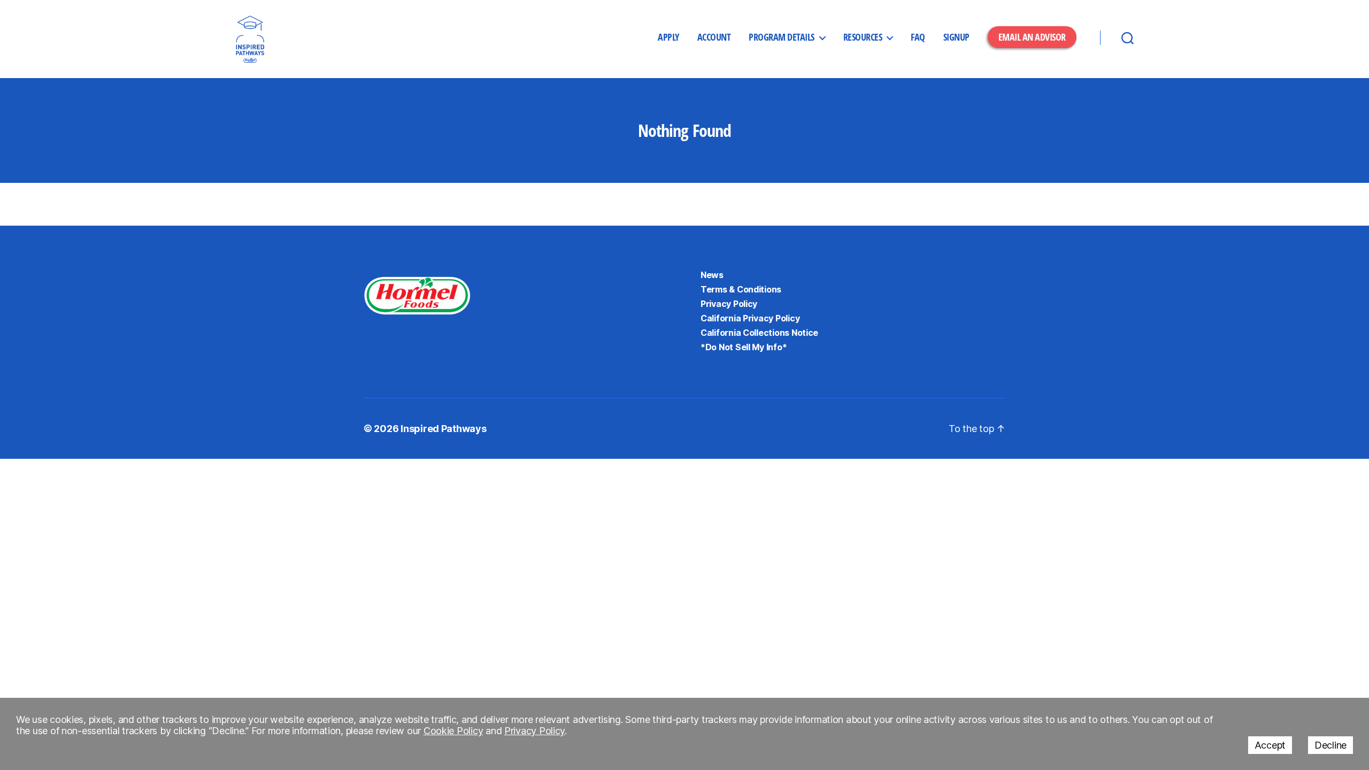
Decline (1330, 745)
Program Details (781, 37)
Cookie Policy (453, 730)
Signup (956, 37)
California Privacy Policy (750, 318)
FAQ (918, 37)
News (712, 275)
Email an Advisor (1032, 36)
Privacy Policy (729, 303)
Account (714, 37)
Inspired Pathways (443, 428)
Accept (1270, 745)
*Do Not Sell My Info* (744, 347)
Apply (668, 37)
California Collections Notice (759, 332)
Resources (862, 37)
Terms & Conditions (741, 289)
